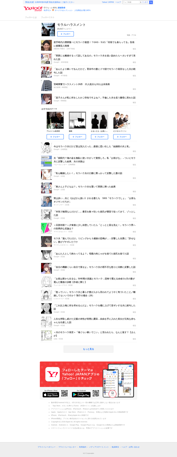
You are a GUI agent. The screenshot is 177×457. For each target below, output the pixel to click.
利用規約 (82, 447)
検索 (151, 2)
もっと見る (88, 349)
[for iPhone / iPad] (51, 394)
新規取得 (61, 8)
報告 (134, 49)
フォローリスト (48, 17)
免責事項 (115, 447)
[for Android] (81, 394)
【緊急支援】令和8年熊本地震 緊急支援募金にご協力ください (49, 2)
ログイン (47, 10)
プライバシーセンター (67, 447)
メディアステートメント (99, 447)
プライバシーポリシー (47, 447)
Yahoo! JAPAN (108, 2)
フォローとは (31, 17)
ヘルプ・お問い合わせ (131, 447)
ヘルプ (118, 2)
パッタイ (145, 2)
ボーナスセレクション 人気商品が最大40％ (73, 10)
